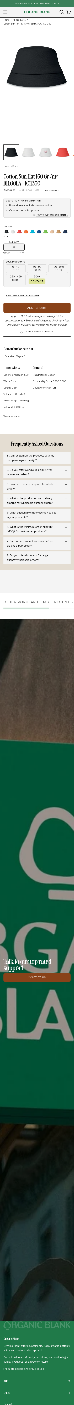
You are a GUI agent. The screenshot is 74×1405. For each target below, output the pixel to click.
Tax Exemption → (51, 190)
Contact (37, 281)
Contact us (37, 977)
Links (6, 1393)
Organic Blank (10, 166)
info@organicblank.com (49, 3)
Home (6, 20)
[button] (61, 12)
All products (19, 20)
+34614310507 (25, 3)
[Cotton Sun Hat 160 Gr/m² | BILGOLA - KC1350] (11, 152)
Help (5, 1381)
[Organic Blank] (37, 12)
